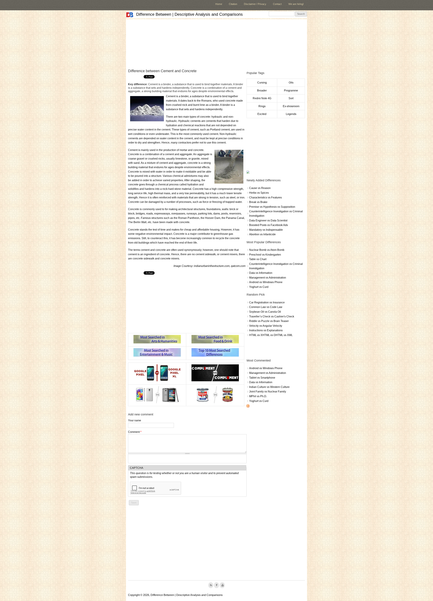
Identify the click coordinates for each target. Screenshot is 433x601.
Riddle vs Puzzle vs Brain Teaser (269, 321)
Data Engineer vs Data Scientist (268, 220)
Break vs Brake (258, 202)
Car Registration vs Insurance (267, 302)
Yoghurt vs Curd (258, 286)
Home (218, 4)
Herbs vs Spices (259, 192)
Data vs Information (260, 272)
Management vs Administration (267, 277)
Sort (291, 98)
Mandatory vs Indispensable (266, 229)
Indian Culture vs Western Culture (269, 387)
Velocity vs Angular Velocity (265, 325)
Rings (262, 106)
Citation (233, 4)
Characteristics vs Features (265, 197)
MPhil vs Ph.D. (258, 396)
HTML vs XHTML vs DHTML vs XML (271, 335)
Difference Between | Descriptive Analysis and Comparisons (189, 14)
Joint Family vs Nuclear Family (267, 391)
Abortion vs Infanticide (262, 234)
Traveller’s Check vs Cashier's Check (271, 316)
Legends (291, 114)
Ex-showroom (291, 106)
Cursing (262, 82)
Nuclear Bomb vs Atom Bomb (266, 249)
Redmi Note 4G (262, 98)
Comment (134, 431)
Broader (262, 90)
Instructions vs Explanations (266, 330)
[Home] (129, 14)
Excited (261, 114)
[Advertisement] (216, 43)
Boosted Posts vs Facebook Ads (268, 225)
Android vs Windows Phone (265, 282)
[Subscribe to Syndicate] (248, 406)
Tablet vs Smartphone (262, 377)
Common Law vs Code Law (265, 307)
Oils (291, 82)
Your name (134, 420)
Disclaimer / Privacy (255, 4)
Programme (291, 90)
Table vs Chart (257, 259)
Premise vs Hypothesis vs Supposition (272, 206)
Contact (277, 4)
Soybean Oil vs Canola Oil (265, 311)
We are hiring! (296, 4)
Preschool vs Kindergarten (265, 254)
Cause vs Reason (260, 188)
